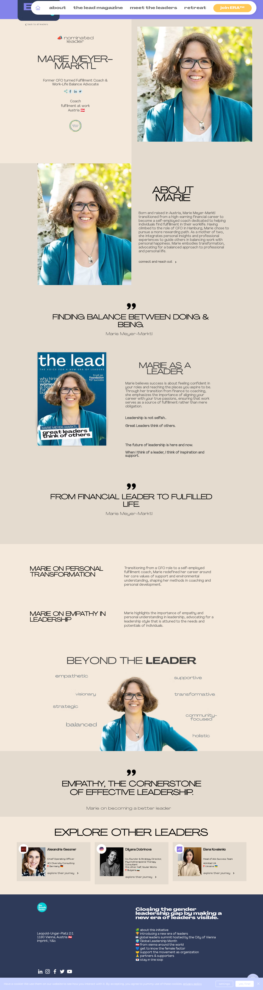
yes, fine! (244, 984)
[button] (57, 8)
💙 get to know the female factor (160, 948)
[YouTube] (69, 971)
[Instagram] (47, 971)
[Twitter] (62, 971)
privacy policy (192, 984)
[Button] (53, 862)
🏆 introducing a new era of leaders (162, 933)
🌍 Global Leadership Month (156, 941)
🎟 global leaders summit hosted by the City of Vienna (176, 937)
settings (224, 984)
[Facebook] (55, 971)
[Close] (258, 984)
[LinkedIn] (40, 971)
